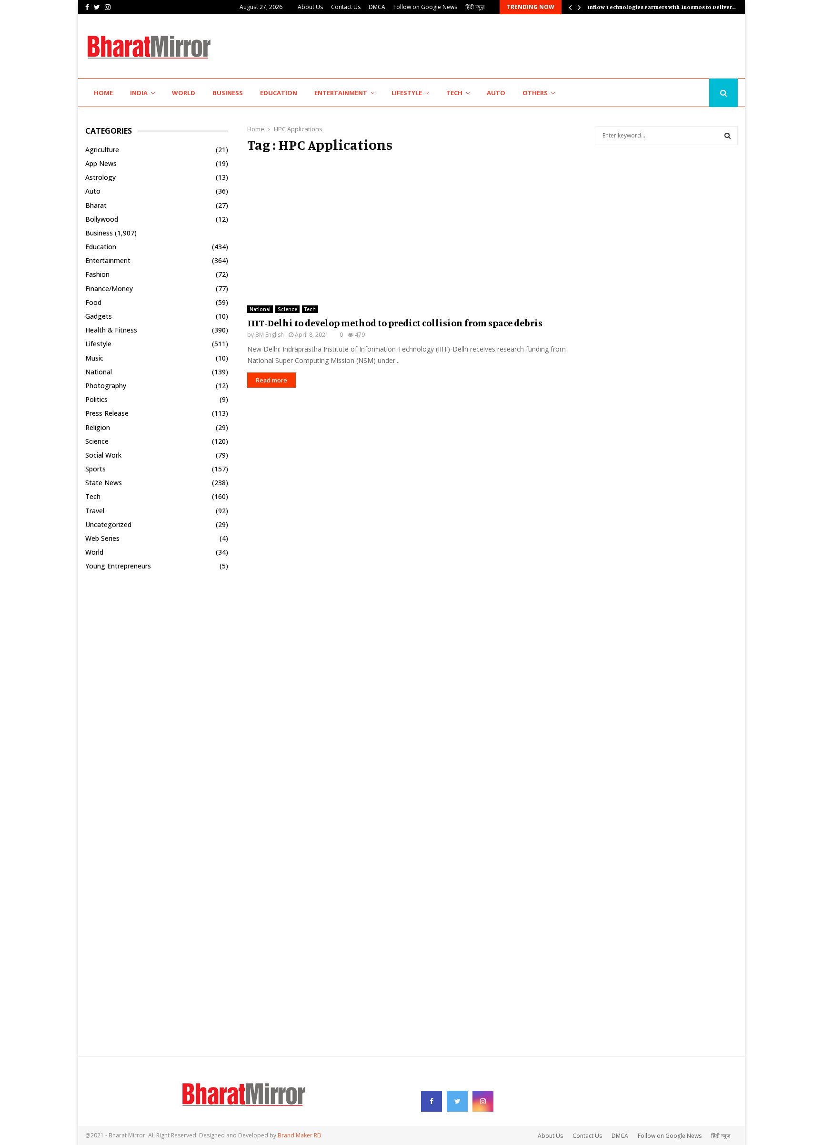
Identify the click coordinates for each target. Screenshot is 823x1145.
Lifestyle (406, 92)
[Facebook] (677, 93)
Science (287, 309)
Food (93, 302)
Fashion (97, 274)
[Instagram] (698, 93)
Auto (496, 92)
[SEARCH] (727, 135)
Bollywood (101, 219)
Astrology (100, 177)
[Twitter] (687, 93)
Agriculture (102, 149)
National (260, 309)
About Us (310, 7)
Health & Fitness (111, 329)
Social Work (103, 455)
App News (101, 163)
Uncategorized (108, 524)
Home (103, 92)
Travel (94, 510)
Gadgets (98, 316)
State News (103, 482)
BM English (269, 335)
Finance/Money (109, 288)
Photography (105, 385)
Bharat (96, 205)
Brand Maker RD (299, 1135)
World (183, 92)
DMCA (377, 7)
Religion (97, 427)
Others (535, 92)
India (139, 92)
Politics (96, 399)
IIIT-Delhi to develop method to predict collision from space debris (394, 323)
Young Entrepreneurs (118, 565)
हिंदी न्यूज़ (474, 7)
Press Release (107, 413)
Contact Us (346, 7)
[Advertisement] (564, 45)
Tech (454, 92)
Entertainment (340, 92)
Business (227, 92)
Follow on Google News (425, 7)
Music (94, 357)
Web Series (102, 538)
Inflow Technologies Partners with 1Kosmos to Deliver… (669, 6)
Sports (95, 468)
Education (278, 92)
